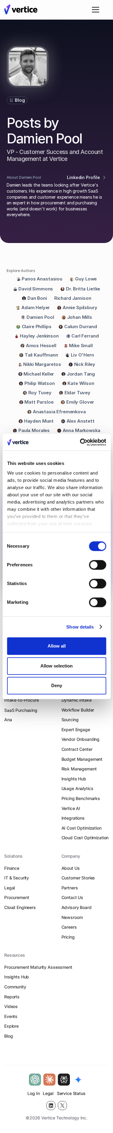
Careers (69, 927)
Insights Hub (73, 778)
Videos (11, 1006)
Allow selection (56, 665)
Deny (56, 685)
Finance (11, 868)
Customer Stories (78, 877)
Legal (9, 887)
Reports (12, 996)
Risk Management (79, 768)
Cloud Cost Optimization (85, 837)
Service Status (71, 1093)
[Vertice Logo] (20, 9)
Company (70, 856)
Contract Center (77, 749)
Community (15, 986)
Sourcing (70, 719)
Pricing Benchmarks (80, 798)
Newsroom (72, 917)
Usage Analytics (77, 788)
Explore (11, 1026)
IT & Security (16, 877)
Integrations (73, 818)
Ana (8, 719)
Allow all (57, 645)
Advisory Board (76, 907)
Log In (33, 1093)
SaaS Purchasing (20, 710)
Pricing (68, 936)
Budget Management (82, 759)
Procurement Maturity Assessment (38, 967)
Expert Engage (75, 729)
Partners (69, 887)
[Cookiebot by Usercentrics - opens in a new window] (80, 442)
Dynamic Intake (76, 700)
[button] (94, 9)
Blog (8, 1036)
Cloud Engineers (20, 907)
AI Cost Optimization (81, 828)
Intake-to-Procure (21, 700)
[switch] (97, 565)
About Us (70, 868)
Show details (80, 626)
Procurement (16, 897)
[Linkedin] (50, 1105)
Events (10, 1016)
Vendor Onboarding (80, 739)
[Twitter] (62, 1105)
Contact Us (72, 897)
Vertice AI (70, 808)
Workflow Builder (77, 709)
